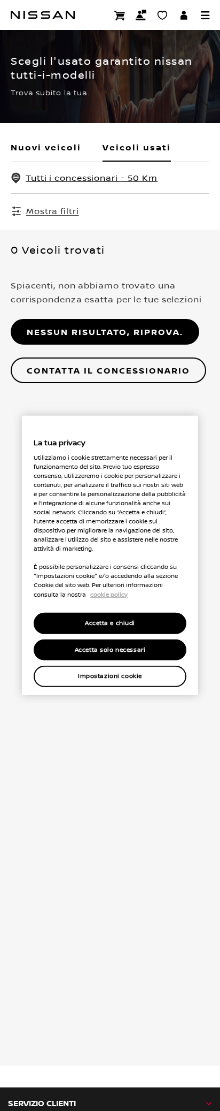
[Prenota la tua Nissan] (119, 15)
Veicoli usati (137, 147)
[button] (205, 15)
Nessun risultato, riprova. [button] (105, 332)
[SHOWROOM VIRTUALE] (162, 15)
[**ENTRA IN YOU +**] (183, 15)
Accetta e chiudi (110, 622)
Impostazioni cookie (110, 676)
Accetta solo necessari (110, 649)
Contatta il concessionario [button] (108, 370)
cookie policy (109, 594)
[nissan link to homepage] (43, 15)
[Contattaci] (141, 15)
